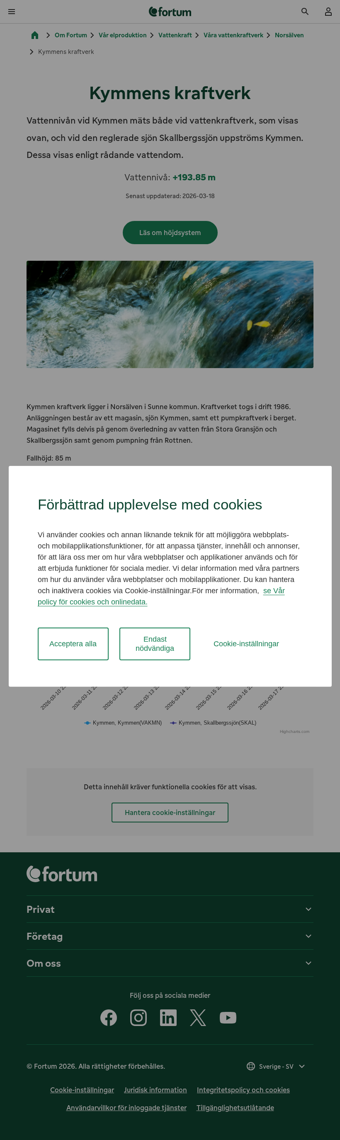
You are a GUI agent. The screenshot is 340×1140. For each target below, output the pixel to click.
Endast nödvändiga (155, 643)
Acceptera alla (73, 644)
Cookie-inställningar (246, 644)
